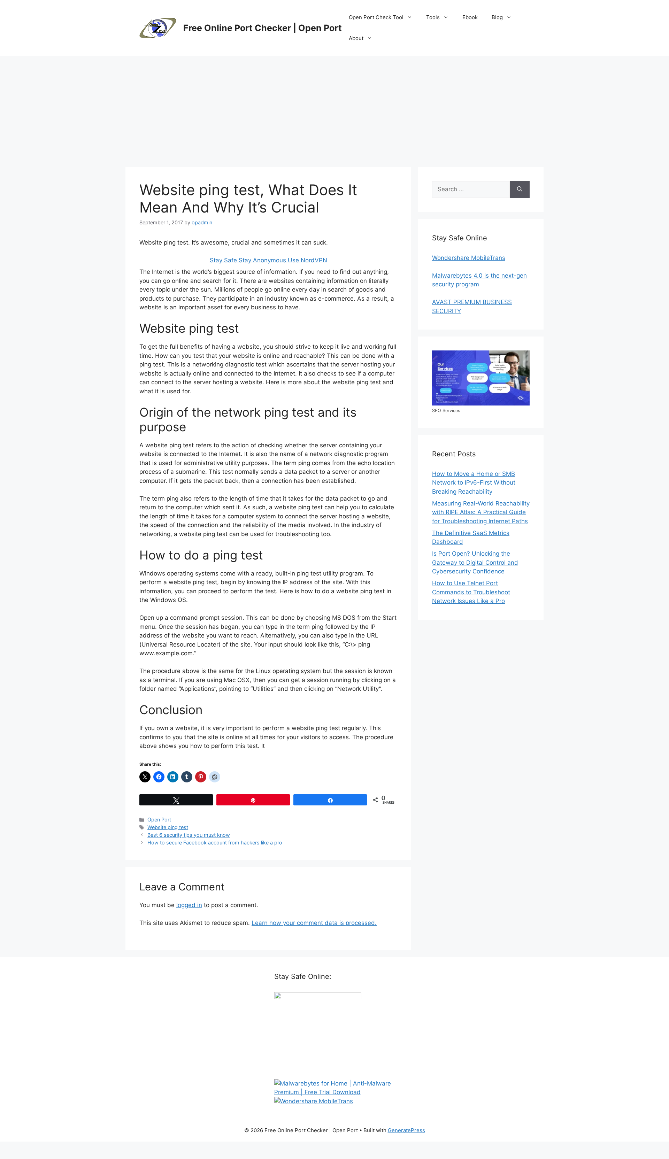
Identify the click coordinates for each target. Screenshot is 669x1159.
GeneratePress (406, 1130)
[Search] (520, 189)
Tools (433, 17)
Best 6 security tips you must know (188, 835)
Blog (497, 17)
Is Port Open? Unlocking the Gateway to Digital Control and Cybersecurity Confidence (475, 562)
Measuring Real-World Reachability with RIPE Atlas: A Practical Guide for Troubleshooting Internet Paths (481, 512)
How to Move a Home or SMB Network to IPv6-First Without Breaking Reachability (473, 482)
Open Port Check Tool (376, 17)
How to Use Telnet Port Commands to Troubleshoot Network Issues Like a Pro (471, 592)
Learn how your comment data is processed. (314, 922)
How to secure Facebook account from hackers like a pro (214, 842)
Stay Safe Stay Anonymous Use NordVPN (268, 260)
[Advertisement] (334, 108)
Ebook (470, 17)
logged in (189, 905)
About (356, 38)
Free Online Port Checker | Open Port (262, 28)
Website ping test (167, 827)
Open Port (159, 819)
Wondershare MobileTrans (468, 257)
